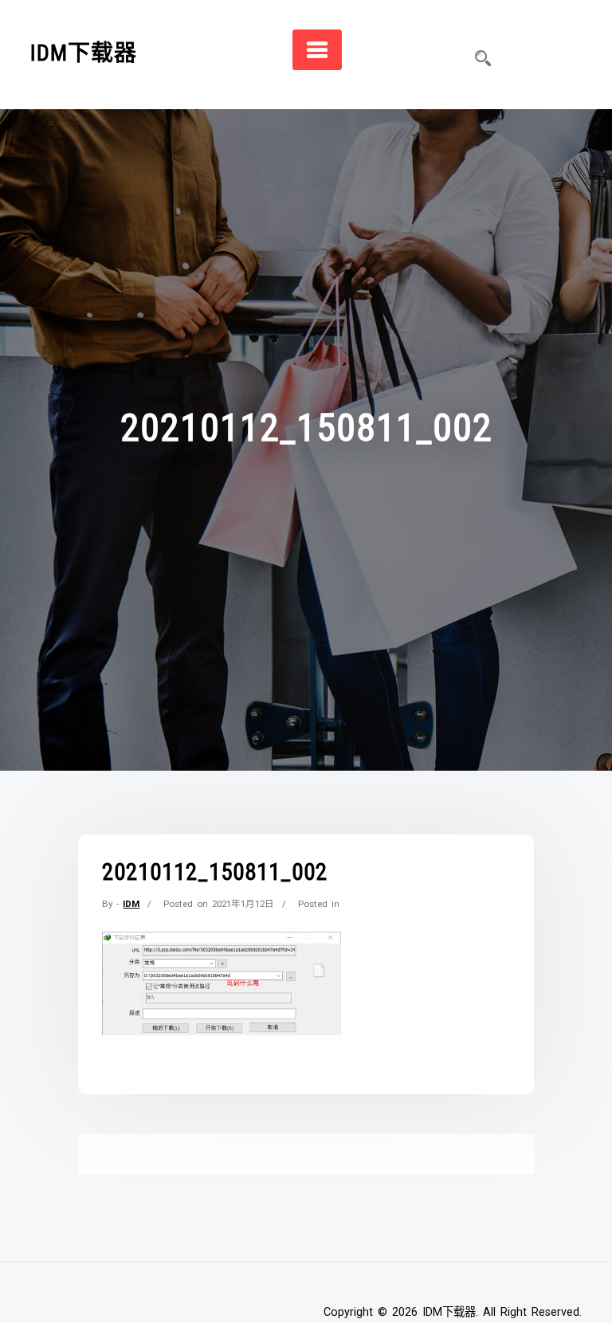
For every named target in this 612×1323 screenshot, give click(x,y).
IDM (131, 903)
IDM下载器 (83, 53)
